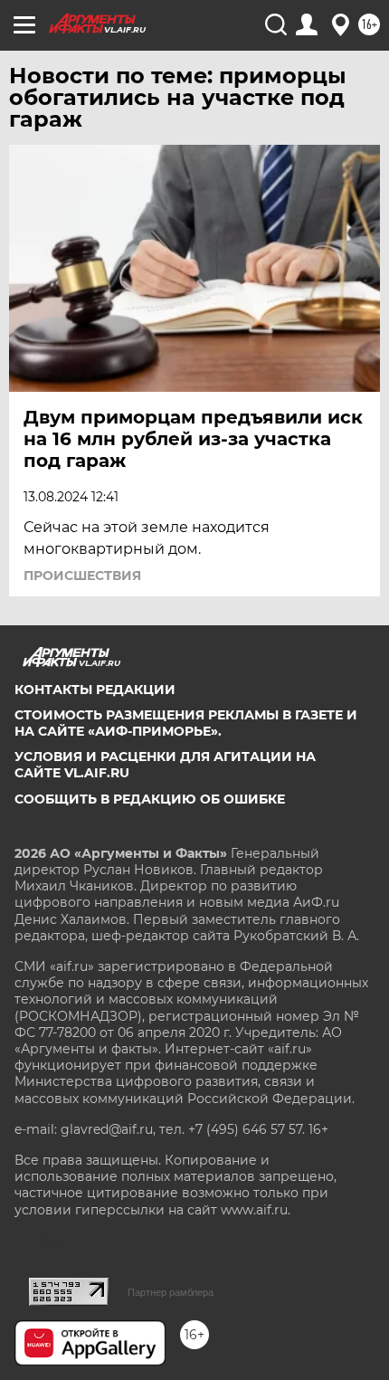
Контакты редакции (95, 689)
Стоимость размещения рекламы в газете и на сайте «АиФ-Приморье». (185, 723)
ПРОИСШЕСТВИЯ (82, 575)
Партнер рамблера (170, 1292)
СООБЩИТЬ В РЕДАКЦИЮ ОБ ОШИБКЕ (149, 799)
